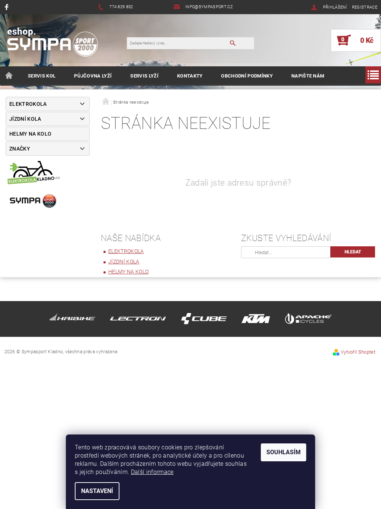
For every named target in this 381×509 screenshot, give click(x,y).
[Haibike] (72, 320)
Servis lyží (144, 76)
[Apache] (308, 320)
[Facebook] (8, 7)
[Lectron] (138, 320)
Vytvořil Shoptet (358, 352)
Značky (19, 149)
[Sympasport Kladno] (56, 44)
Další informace (152, 471)
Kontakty (190, 76)
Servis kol (41, 76)
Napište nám (307, 76)
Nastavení (97, 490)
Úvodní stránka (9, 76)
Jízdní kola (25, 119)
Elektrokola (28, 104)
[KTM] (256, 320)
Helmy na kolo (30, 134)
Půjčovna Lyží (93, 76)
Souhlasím (283, 452)
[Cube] (203, 320)
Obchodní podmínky (246, 76)
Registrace (364, 7)
